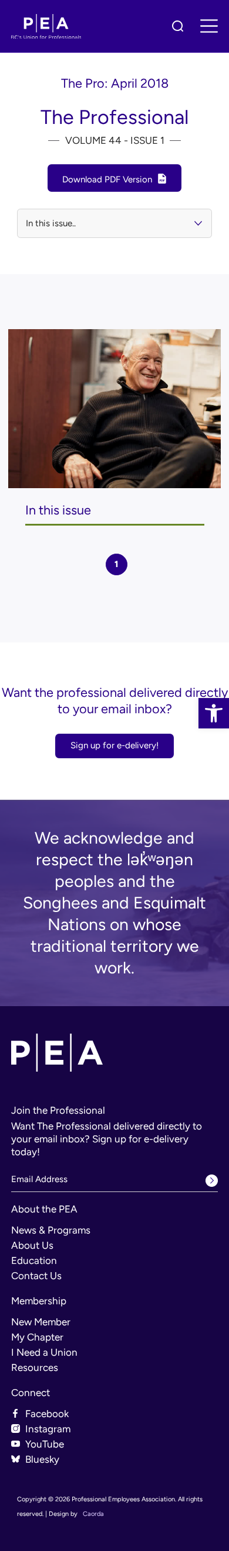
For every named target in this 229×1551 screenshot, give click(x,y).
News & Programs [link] (50, 1230)
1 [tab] (116, 564)
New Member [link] (40, 1322)
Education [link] (34, 1260)
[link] (213, 713)
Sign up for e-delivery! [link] (114, 745)
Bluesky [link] (42, 1459)
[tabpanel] (114, 427)
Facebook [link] (47, 1413)
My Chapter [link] (37, 1337)
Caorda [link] (93, 1514)
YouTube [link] (44, 1444)
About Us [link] (32, 1245)
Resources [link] (34, 1367)
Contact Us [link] (36, 1275)
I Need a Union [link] (44, 1352)
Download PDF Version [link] (107, 179)
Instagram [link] (47, 1429)
